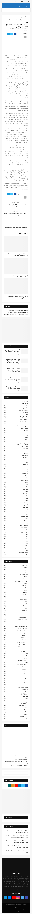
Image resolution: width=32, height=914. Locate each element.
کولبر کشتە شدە (24, 516)
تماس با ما (23, 6)
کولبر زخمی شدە (24, 514)
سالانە (26, 477)
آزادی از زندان (25, 401)
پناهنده (26, 439)
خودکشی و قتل (24, 455)
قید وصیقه (25, 502)
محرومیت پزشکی (24, 525)
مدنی (27, 534)
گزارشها (26, 520)
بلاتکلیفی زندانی (24, 428)
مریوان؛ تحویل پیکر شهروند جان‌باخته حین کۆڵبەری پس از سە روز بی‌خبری (12, 379)
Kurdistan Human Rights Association (18, 28)
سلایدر (26, 480)
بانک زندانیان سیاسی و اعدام (21, 426)
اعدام (27, 414)
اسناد (27, 405)
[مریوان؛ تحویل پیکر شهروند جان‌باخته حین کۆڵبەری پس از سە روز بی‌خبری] (24, 379)
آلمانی (21, 1)
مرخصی (26, 538)
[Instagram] (18, 897)
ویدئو (27, 554)
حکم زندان (25, 450)
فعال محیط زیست (24, 495)
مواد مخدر (25, 545)
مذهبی (26, 536)
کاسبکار (26, 505)
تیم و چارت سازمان (16, 6)
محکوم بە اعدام (24, 527)
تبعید (27, 441)
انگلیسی (15, 1)
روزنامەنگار (25, 464)
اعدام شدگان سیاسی (23, 417)
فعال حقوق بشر (24, 493)
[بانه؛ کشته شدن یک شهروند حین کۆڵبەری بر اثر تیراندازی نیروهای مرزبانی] (24, 351)
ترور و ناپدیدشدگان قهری (22, 444)
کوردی (27, 1)
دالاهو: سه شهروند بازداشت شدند (20, 275)
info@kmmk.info (19, 889)
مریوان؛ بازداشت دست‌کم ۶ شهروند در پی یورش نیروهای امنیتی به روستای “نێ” (13, 370)
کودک (27, 509)
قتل (27, 498)
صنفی (26, 491)
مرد (27, 541)
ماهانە (26, 523)
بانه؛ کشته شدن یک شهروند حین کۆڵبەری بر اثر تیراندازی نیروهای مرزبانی (12, 351)
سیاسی (26, 482)
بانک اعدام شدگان (24, 421)
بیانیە (27, 432)
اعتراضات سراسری (23, 410)
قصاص (26, 500)
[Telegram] (5, 897)
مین (27, 550)
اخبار (27, 22)
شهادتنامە (26, 487)
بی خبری (26, 430)
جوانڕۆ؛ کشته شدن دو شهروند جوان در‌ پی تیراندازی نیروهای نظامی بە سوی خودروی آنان (13, 361)
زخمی (26, 466)
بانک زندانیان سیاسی (23, 423)
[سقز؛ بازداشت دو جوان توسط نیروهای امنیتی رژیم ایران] (24, 388)
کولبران (26, 518)
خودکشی (26, 453)
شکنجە (26, 484)
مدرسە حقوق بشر (24, 532)
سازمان (27, 6)
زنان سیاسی (25, 473)
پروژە (27, 435)
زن (27, 468)
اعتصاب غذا (25, 412)
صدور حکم (25, 489)
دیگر (27, 459)
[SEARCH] (5, 772)
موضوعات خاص (24, 547)
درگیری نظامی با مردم (23, 457)
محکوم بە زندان (24, 529)
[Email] (9, 897)
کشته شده (25, 507)
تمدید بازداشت (25, 446)
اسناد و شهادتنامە (24, 407)
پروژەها (26, 437)
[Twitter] (22, 897)
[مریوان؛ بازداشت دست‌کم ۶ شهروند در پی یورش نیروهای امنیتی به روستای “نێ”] (24, 370)
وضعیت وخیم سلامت (23, 552)
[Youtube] (14, 897)
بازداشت (26, 419)
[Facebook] (26, 897)
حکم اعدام (25, 448)
